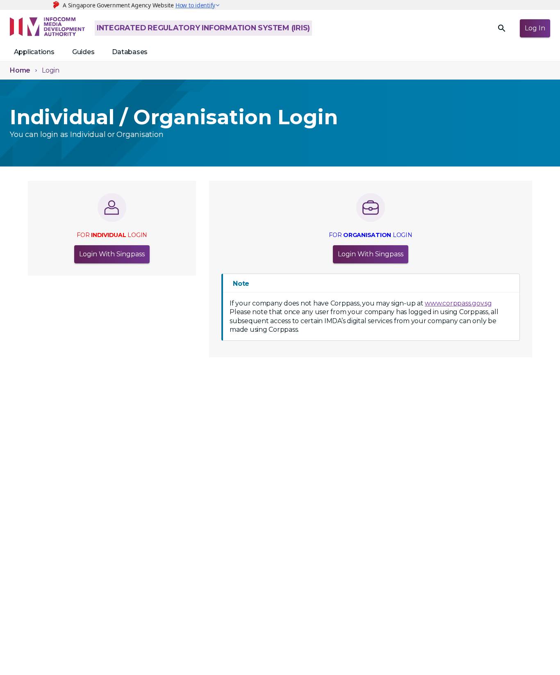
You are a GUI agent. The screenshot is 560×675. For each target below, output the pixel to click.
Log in (535, 28)
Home (20, 70)
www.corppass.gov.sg (458, 303)
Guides (83, 52)
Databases (130, 52)
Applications (34, 52)
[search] (502, 28)
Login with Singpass (112, 254)
